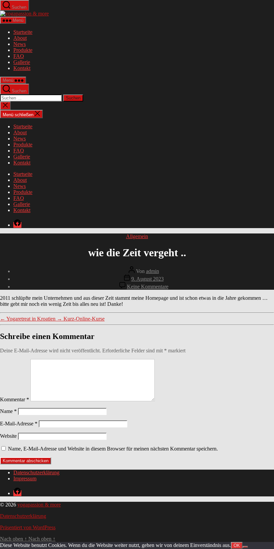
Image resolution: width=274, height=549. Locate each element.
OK (237, 545)
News (19, 44)
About (20, 38)
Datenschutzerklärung (36, 472)
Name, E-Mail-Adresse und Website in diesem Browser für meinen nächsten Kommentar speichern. (113, 449)
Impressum (24, 478)
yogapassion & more (39, 504)
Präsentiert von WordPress (27, 527)
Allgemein (137, 236)
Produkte (22, 50)
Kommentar (14, 399)
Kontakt (21, 68)
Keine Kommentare (147, 286)
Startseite (22, 32)
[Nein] (245, 547)
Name (8, 411)
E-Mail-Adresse (18, 423)
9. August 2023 (147, 279)
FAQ (18, 56)
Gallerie (21, 62)
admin (152, 271)
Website (8, 436)
